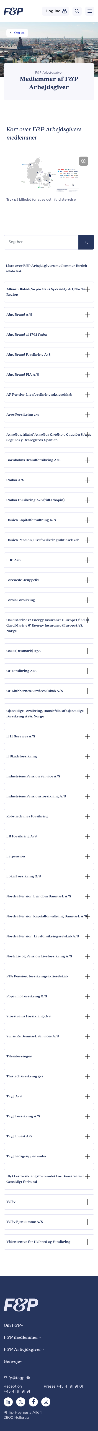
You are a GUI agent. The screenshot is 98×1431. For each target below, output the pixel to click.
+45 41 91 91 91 (17, 1391)
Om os (19, 33)
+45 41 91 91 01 (70, 1386)
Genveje (12, 1361)
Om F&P (12, 1325)
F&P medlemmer (21, 1337)
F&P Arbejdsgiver (22, 1349)
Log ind (53, 11)
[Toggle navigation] (89, 11)
